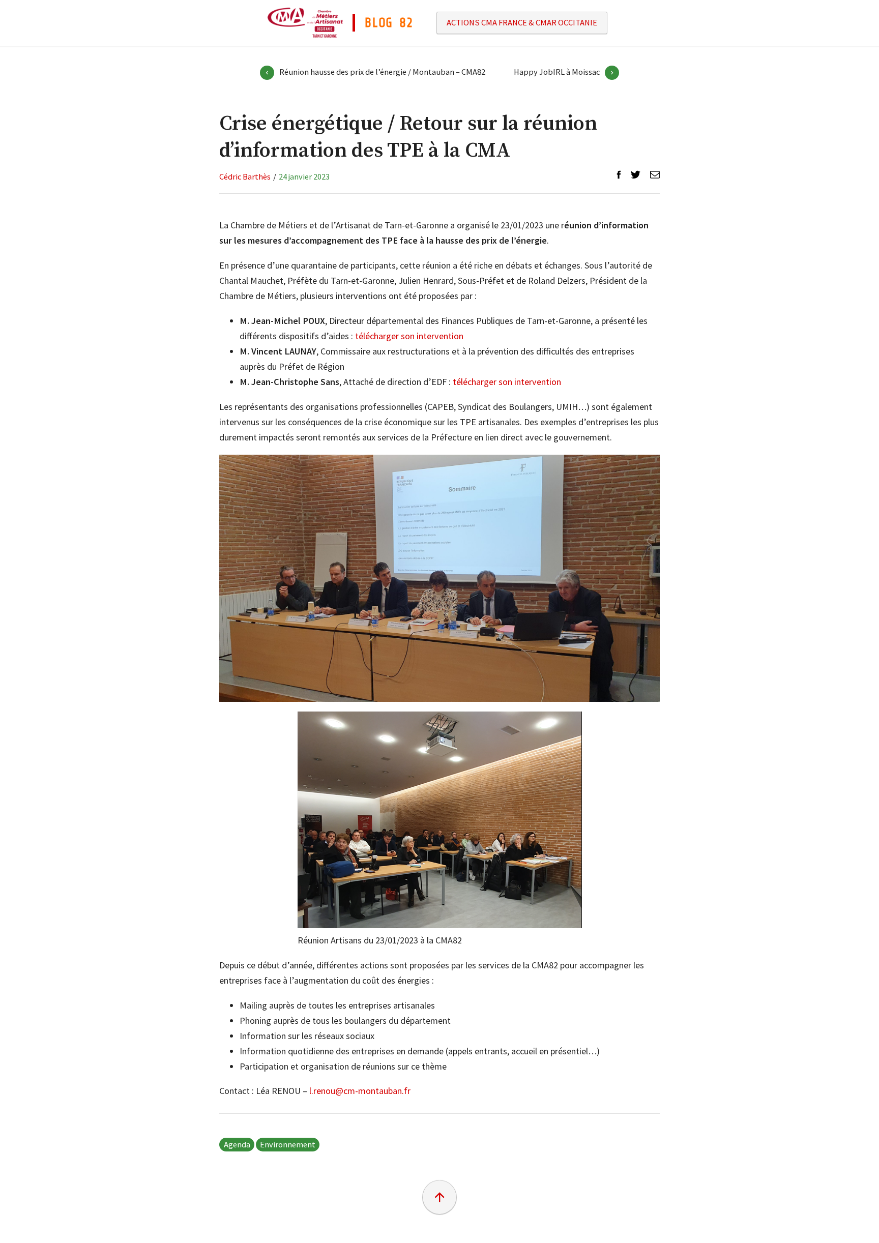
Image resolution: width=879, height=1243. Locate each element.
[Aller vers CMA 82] (305, 22)
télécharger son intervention (409, 336)
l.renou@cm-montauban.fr (360, 1091)
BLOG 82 (389, 23)
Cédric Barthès (245, 176)
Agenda (237, 1144)
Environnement (287, 1144)
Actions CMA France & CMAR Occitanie (522, 23)
